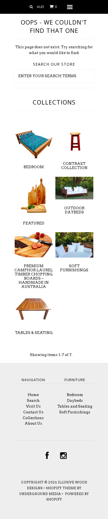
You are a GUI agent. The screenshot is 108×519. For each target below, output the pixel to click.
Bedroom (34, 167)
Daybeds (75, 400)
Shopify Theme (61, 488)
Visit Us (33, 406)
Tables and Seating (74, 406)
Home (33, 395)
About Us (33, 423)
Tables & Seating (34, 333)
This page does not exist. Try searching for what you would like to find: (54, 50)
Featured (33, 223)
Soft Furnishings (74, 268)
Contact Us (33, 412)
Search (33, 400)
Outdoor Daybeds (74, 210)
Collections (33, 418)
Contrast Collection (74, 166)
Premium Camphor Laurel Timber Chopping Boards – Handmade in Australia (33, 276)
